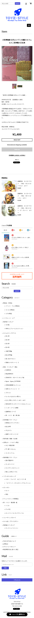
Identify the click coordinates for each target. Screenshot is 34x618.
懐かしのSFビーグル (11, 472)
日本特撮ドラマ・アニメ (10, 420)
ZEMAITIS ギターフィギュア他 (15, 377)
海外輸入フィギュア (9, 525)
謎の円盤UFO (9, 460)
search (17, 3)
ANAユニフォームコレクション (14, 328)
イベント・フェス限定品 (12, 306)
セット (7, 490)
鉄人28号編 (9, 355)
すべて (5, 230)
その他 (7, 324)
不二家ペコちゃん (11, 449)
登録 (5, 568)
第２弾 (7, 340)
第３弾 (7, 343)
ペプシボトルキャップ (9, 476)
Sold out (17, 149)
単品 (7, 494)
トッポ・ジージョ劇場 (12, 407)
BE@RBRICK (9, 373)
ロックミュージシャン (12, 528)
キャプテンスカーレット (12, 468)
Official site (17, 580)
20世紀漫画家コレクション (13, 385)
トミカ (7, 505)
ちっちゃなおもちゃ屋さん (13, 396)
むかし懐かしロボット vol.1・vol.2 (15, 400)
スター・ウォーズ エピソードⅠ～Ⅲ (16, 479)
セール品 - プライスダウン (10, 521)
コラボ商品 (9, 313)
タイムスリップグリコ (9, 333)
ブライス (8, 392)
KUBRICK (8, 370)
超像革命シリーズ (11, 411)
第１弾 (7, 336)
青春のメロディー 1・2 (12, 362)
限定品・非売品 (7, 303)
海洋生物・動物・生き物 (10, 438)
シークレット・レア (9, 318)
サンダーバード (10, 464)
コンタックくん (10, 453)
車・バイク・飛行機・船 (10, 502)
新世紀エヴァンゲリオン (12, 422)
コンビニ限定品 (10, 310)
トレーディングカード (9, 517)
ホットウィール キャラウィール (15, 513)
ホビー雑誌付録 (10, 445)
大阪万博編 (9, 351)
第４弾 (7, 347)
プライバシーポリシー (9, 546)
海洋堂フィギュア (8, 322)
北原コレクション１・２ (12, 389)
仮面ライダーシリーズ (12, 434)
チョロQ (8, 509)
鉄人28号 (8, 426)
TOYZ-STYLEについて (9, 541)
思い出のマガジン (11, 358)
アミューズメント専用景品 (10, 498)
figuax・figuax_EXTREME (13, 381)
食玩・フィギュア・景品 (10, 367)
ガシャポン (6, 487)
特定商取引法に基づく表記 (10, 549)
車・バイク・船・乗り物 (12, 415)
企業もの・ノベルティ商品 (10, 442)
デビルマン (9, 430)
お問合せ (5, 544)
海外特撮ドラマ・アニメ (10, 457)
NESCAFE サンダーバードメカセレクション (18, 404)
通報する (17, 159)
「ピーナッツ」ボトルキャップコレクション (18, 483)
